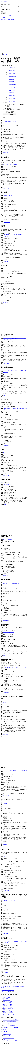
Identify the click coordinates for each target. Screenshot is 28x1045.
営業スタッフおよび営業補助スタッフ (12, 583)
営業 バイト (7, 1002)
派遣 (5, 998)
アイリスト (6, 268)
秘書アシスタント (7, 539)
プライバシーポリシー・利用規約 (11, 1040)
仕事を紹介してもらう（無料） (10, 1020)
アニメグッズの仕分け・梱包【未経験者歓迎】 (15, 667)
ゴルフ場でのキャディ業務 (9, 121)
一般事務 (5, 803)
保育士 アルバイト (9, 1014)
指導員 (4, 702)
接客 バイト (7, 1004)
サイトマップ (6, 1039)
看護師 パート (8, 1012)
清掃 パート (7, 1011)
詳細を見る (5, 152)
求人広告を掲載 (7, 15)
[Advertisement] (14, 38)
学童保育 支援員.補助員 (9, 900)
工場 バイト (7, 1007)
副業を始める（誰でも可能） (10, 1021)
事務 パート (7, 1001)
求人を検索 (3, 13)
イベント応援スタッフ (8, 632)
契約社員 (7, 997)
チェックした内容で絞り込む (9, 114)
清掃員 (5, 452)
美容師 (5, 856)
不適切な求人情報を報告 (9, 1025)
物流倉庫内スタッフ (9, 195)
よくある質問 (6, 1023)
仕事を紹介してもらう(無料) (7, 19)
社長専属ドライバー (9, 484)
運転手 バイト (8, 1008)
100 (9, 991)
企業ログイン (6, 17)
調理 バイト (7, 1010)
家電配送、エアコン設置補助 (10, 164)
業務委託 (6, 1000)
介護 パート (7, 1005)
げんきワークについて (8, 1038)
